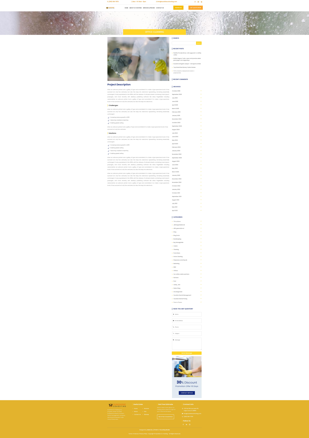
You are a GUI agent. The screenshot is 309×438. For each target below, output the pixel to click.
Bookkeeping (177, 239)
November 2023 (176, 154)
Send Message (186, 353)
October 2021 (176, 193)
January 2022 (176, 189)
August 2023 (175, 161)
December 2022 (176, 179)
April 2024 (175, 144)
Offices (175, 270)
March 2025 (175, 108)
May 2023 (175, 168)
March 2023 (175, 172)
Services (146, 408)
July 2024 (175, 133)
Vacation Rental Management (182, 295)
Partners (175, 277)
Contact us (160, 8)
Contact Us (137, 414)
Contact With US (187, 393)
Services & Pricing (149, 8)
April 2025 (175, 105)
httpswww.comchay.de (180, 260)
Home (126, 8)
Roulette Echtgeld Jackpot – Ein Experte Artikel (187, 64)
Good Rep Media (165, 430)
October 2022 (176, 186)
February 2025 (176, 112)
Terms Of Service (133, 434)
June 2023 (175, 165)
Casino (175, 246)
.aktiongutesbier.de (179, 225)
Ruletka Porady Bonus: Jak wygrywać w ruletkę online (187, 54)
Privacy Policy (143, 434)
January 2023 (176, 175)
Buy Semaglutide (178, 242)
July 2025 (175, 98)
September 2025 (177, 94)
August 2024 (176, 129)
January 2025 (176, 115)
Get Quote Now (195, 8)
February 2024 (176, 147)
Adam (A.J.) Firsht (152, 430)
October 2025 (176, 91)
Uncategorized (177, 292)
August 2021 (175, 200)
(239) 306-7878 (114, 1)
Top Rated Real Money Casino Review (184, 67)
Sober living (176, 288)
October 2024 (176, 122)
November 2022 (176, 182)
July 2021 (174, 203)
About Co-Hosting (135, 8)
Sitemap (146, 414)
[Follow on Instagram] (198, 2)
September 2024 (177, 126)
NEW (174, 267)
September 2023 (177, 158)
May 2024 (175, 140)
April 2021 (175, 210)
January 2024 (176, 150)
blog (174, 232)
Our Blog (178, 8)
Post (174, 281)
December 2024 (176, 119)
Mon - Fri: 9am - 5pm (139, 1)
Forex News (176, 253)
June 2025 (175, 101)
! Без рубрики (177, 221)
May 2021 (174, 207)
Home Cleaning (178, 256)
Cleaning (176, 249)
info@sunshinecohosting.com (167, 1)
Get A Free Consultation (165, 417)
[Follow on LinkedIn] (201, 2)
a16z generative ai (178, 228)
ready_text (176, 284)
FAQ (145, 411)
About (136, 411)
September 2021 (176, 196)
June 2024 (175, 136)
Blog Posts (176, 235)
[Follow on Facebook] (195, 2)
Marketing (176, 263)
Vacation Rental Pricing (180, 299)
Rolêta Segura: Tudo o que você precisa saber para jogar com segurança (187, 59)
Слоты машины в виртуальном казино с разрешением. (183, 72)
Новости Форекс (177, 302)
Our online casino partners (181, 274)
